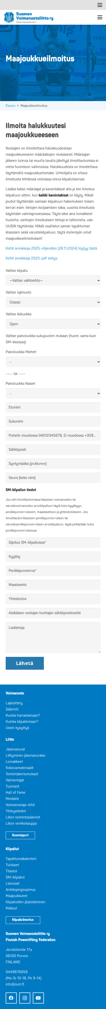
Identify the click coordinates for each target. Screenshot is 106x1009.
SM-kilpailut (15, 877)
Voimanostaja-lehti (20, 805)
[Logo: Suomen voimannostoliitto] (28, 17)
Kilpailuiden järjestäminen (25, 902)
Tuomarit (12, 786)
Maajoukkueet (16, 896)
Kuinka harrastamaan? (23, 715)
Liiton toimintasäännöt (23, 817)
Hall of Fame (15, 792)
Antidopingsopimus (20, 889)
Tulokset (12, 865)
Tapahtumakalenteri (21, 859)
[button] (99, 4)
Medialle (12, 798)
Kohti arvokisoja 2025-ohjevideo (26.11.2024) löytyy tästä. (52, 248)
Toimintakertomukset (22, 774)
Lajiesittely (14, 703)
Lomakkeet (14, 761)
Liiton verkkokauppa (21, 823)
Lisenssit (12, 883)
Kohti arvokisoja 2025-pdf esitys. (32, 258)
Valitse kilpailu (17, 270)
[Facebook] (11, 998)
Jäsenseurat (15, 749)
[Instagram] (24, 998)
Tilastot (11, 871)
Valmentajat (15, 780)
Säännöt (12, 709)
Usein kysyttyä (17, 728)
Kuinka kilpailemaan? (22, 721)
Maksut (11, 908)
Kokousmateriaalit (20, 768)
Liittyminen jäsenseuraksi (25, 755)
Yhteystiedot (16, 811)
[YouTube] (38, 998)
